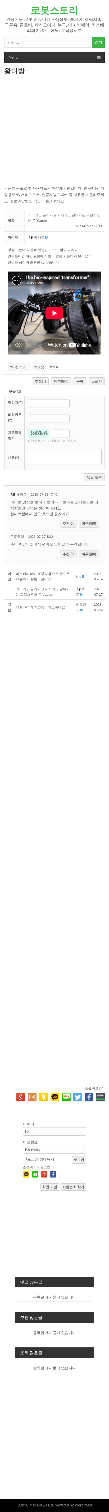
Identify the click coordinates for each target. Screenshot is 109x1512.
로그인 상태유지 (40, 1159)
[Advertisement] (54, 131)
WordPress (83, 1505)
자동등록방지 (15, 435)
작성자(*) (15, 403)
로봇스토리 (54, 10)
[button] (31, 237)
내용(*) (13, 458)
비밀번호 (30, 1142)
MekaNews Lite (41, 1505)
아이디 (28, 1124)
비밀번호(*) (15, 417)
